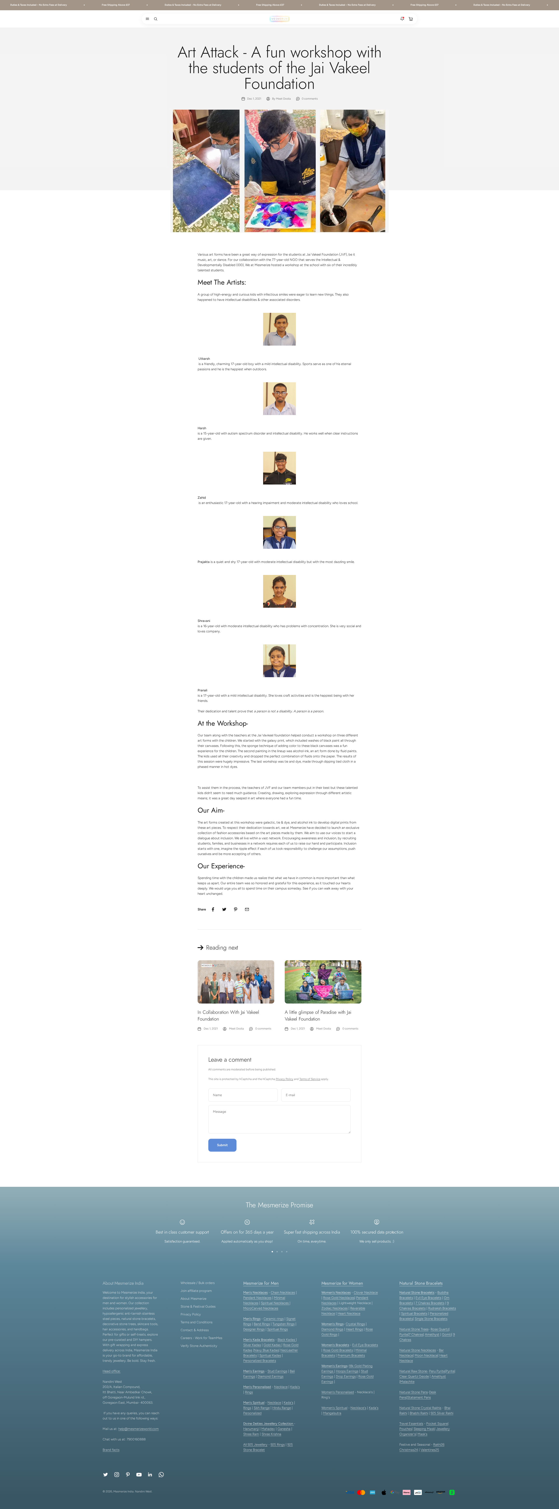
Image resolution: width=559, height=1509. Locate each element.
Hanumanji (251, 1429)
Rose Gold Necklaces (338, 1298)
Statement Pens (419, 1397)
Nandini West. (143, 1491)
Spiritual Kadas (270, 1355)
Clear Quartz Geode (414, 1376)
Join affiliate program (196, 1291)
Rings (249, 1392)
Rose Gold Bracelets (338, 1350)
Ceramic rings (274, 1319)
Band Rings (262, 1324)
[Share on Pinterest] (235, 909)
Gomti (446, 1334)
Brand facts (111, 1450)
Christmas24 (408, 1450)
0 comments (310, 98)
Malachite (407, 1382)
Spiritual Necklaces (275, 1303)
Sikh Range (262, 1408)
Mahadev (268, 1429)
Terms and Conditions (196, 1322)
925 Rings (278, 1445)
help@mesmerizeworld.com (138, 1429)
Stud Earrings (277, 1371)
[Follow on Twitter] (106, 1475)
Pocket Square (437, 1424)
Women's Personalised (337, 1392)
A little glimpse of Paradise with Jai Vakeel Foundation (318, 1015)
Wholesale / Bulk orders (198, 1283)
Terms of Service (309, 1079)
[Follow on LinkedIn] (150, 1475)
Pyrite (403, 1334)
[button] (146, 18)
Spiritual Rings (277, 1329)
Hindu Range (281, 1408)
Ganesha (284, 1429)
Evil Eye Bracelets (365, 1345)
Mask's (422, 1434)
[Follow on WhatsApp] (161, 1475)
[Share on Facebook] (213, 909)
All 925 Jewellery (255, 1445)
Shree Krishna (271, 1434)
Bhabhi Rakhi (419, 1413)
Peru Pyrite (437, 1371)
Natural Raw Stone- (413, 1371)
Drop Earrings (346, 1376)
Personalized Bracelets (259, 1361)
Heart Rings (354, 1329)
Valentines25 (430, 1450)
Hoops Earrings (347, 1371)
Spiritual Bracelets (414, 1313)
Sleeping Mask (424, 1429)
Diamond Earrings (270, 1376)
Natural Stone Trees (413, 1329)
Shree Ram (251, 1434)
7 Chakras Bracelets (430, 1303)
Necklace (281, 1387)
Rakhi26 (438, 1445)
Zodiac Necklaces (334, 1308)
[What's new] (402, 18)
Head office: (112, 1371)
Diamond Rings (332, 1329)
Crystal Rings (355, 1324)
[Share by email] (247, 909)
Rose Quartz (440, 1329)
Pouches (405, 1429)
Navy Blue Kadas (266, 1350)
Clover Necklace (366, 1292)
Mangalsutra (332, 1413)
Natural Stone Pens (413, 1392)
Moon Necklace (426, 1355)
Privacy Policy (284, 1079)
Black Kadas (287, 1340)
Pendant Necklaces (257, 1298)
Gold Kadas (272, 1345)
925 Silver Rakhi (442, 1413)
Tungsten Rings (284, 1324)
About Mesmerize (193, 1299)
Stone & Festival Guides (198, 1306)
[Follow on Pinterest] (128, 1475)
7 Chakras (416, 1334)
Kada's (295, 1387)
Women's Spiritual (334, 1408)
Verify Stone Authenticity (199, 1346)
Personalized (252, 1413)
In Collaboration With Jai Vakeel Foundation (228, 1015)
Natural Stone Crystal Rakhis (420, 1408)
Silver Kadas (252, 1345)
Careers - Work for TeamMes (201, 1338)
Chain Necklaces (283, 1292)
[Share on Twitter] (224, 909)
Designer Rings (254, 1329)
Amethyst (432, 1334)
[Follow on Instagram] (117, 1475)
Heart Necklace (349, 1313)
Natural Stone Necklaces (417, 1350)
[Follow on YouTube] (139, 1475)
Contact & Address (195, 1330)
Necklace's (358, 1408)
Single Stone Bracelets (431, 1319)
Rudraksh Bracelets (442, 1308)
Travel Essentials (411, 1424)
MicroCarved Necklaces (260, 1308)
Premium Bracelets (351, 1355)
